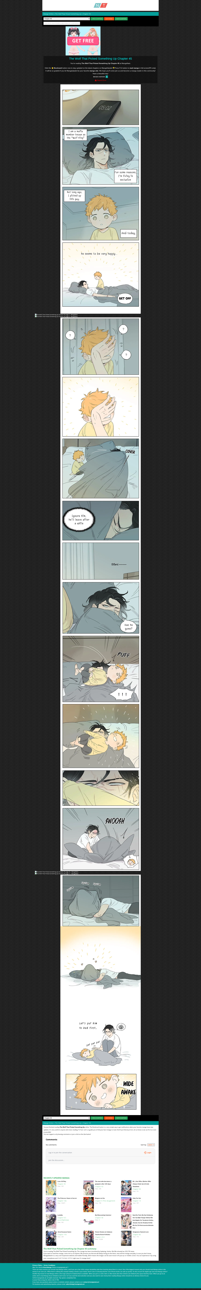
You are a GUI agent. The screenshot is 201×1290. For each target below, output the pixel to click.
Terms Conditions (49, 1265)
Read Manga (47, 1267)
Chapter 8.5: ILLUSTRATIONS (63, 1219)
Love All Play (61, 1181)
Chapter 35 (61, 1184)
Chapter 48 (99, 1218)
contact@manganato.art (91, 1282)
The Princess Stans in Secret (67, 1198)
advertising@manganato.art (75, 1284)
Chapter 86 (137, 1234)
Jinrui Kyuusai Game (64, 1232)
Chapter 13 (137, 1201)
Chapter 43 (99, 1186)
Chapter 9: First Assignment (105, 1201)
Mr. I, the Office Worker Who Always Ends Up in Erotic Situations (142, 1184)
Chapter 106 (62, 1201)
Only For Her (137, 1198)
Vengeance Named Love (141, 1232)
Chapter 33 (137, 1189)
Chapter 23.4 (99, 1237)
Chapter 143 (62, 1234)
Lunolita (60, 1215)
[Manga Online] (100, 5)
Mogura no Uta (100, 1198)
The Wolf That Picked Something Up (68, 1123)
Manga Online (49, 1123)
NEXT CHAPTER (121, 19)
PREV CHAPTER (97, 19)
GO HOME (109, 19)
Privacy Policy (37, 1265)
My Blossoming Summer (103, 1215)
